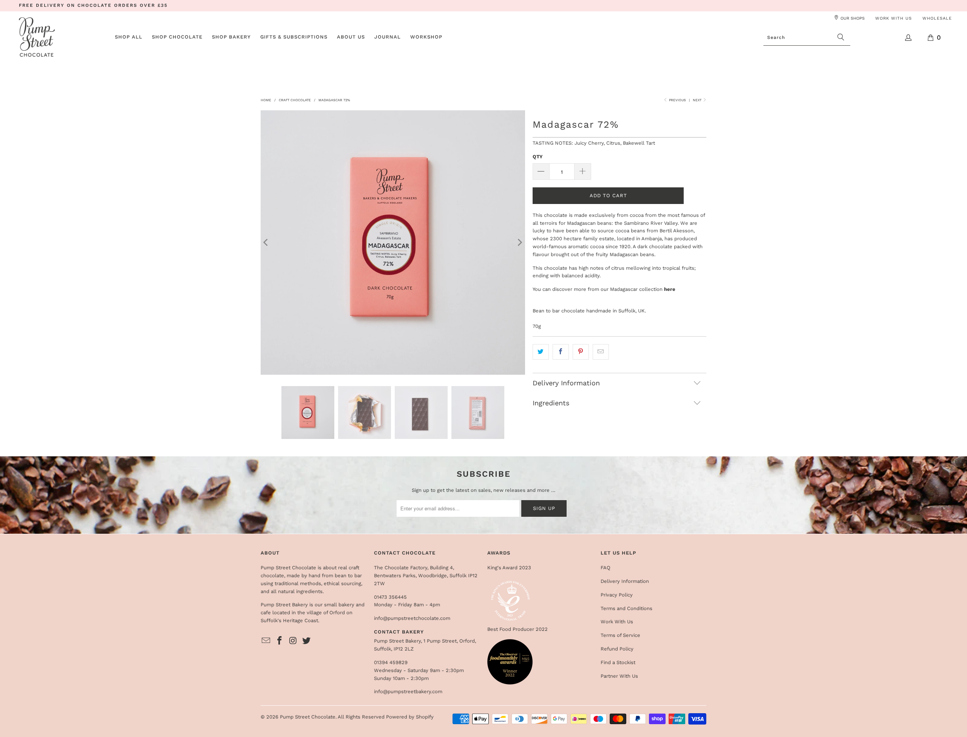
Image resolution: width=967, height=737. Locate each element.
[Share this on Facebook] (561, 352)
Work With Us (617, 621)
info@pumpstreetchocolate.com (412, 618)
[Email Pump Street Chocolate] (266, 641)
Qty (538, 156)
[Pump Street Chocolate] (37, 37)
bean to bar (348, 575)
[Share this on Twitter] (541, 352)
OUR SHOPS (852, 18)
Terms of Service (620, 635)
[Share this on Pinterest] (581, 352)
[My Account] (908, 37)
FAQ (605, 567)
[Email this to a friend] (601, 352)
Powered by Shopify (410, 717)
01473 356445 (390, 597)
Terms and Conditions (626, 608)
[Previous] (266, 242)
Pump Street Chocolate (307, 717)
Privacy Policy (617, 595)
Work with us (893, 18)
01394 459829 (391, 662)
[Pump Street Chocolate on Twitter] (306, 641)
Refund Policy (617, 649)
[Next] (519, 242)
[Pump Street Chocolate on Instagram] (293, 641)
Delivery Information (625, 581)
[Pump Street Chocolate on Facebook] (280, 641)
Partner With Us (619, 676)
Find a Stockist (618, 662)
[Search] (840, 37)
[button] (177, 37)
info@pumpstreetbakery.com (408, 691)
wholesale (937, 18)
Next (698, 100)
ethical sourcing (342, 583)
